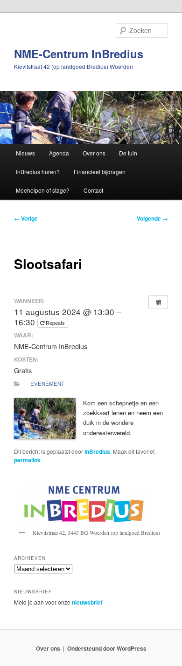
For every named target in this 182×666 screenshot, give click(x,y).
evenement (47, 383)
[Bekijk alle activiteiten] (158, 302)
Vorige (26, 218)
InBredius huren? (38, 171)
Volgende (152, 218)
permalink (27, 460)
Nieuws (25, 153)
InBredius (97, 451)
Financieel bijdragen (100, 171)
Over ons (94, 153)
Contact (93, 190)
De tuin (128, 153)
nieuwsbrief (87, 602)
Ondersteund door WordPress (107, 648)
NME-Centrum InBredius (78, 53)
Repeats (55, 322)
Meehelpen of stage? (43, 190)
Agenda (59, 153)
